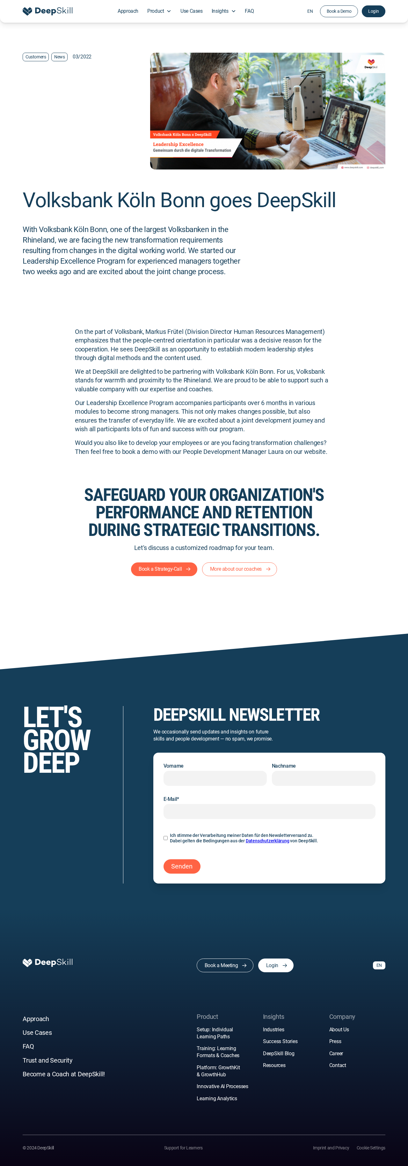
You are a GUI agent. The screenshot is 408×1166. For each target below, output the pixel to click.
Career (336, 1053)
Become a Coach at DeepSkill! (64, 1074)
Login (373, 11)
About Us (339, 1030)
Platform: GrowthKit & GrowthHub (218, 1071)
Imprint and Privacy (331, 1147)
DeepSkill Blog (279, 1053)
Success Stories (280, 1041)
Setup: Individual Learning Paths (215, 1033)
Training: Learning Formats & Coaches (219, 1051)
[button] (159, 11)
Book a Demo (339, 11)
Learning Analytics (217, 1098)
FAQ (249, 11)
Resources (274, 1065)
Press (335, 1041)
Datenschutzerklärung (267, 840)
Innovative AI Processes (222, 1086)
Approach (128, 11)
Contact (337, 1065)
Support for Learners (183, 1147)
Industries (273, 1030)
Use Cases (191, 11)
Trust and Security (47, 1060)
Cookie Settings (371, 1147)
